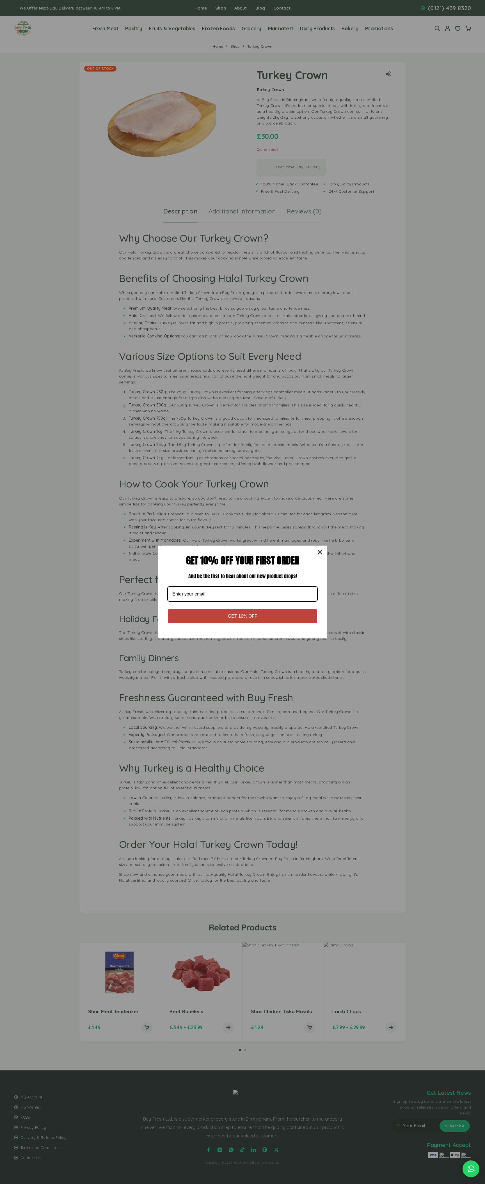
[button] (471, 1168)
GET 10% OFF (242, 616)
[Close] (320, 552)
